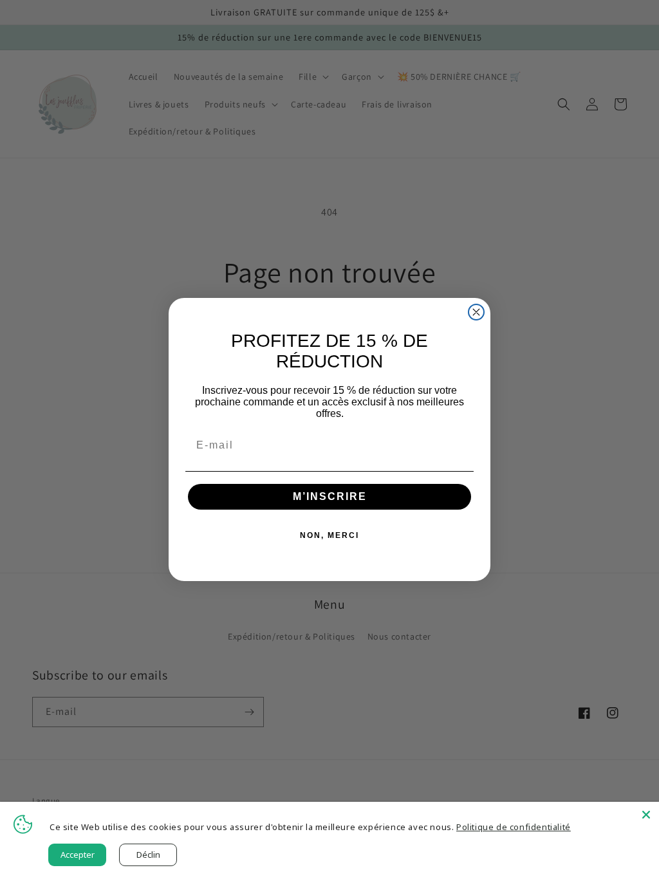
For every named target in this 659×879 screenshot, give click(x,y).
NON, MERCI (329, 535)
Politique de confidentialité (513, 827)
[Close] (646, 814)
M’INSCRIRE (330, 496)
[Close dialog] (476, 312)
